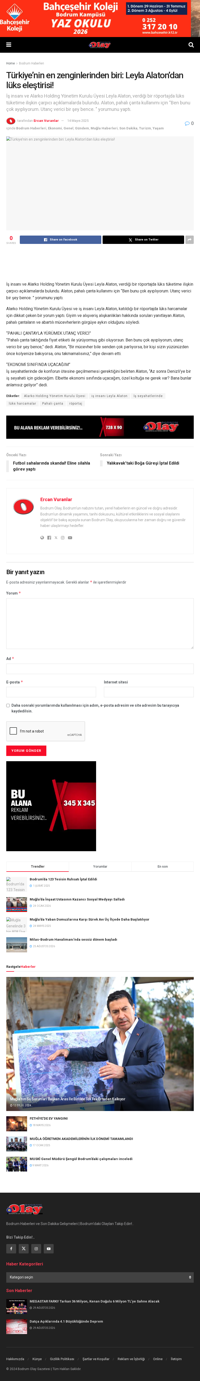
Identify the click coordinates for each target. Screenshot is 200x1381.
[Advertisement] (101, 262)
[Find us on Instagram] (36, 1248)
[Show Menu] (8, 45)
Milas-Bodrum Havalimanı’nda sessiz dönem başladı (73, 939)
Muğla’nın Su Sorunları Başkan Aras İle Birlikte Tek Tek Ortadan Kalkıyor (68, 1099)
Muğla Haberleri (104, 128)
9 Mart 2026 (40, 1165)
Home (10, 63)
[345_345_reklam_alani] (51, 806)
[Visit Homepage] (100, 45)
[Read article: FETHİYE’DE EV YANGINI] (16, 1123)
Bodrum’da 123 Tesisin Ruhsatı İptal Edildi (63, 879)
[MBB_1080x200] (100, 18)
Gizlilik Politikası (62, 1359)
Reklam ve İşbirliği (131, 1359)
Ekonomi (55, 128)
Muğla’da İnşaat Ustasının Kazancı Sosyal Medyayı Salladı (77, 899)
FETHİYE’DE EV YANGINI (49, 1118)
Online (157, 1359)
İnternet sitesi (116, 682)
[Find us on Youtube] (49, 1248)
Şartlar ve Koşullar (96, 1359)
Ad (10, 658)
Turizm (145, 128)
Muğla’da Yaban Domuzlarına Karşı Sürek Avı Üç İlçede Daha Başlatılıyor (89, 919)
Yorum (13, 593)
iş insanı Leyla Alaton (109, 396)
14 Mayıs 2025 (78, 121)
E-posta (14, 682)
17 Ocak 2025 (41, 1145)
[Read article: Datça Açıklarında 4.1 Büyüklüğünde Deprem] (16, 1326)
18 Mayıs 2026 (41, 1125)
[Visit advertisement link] (100, 427)
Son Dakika (128, 128)
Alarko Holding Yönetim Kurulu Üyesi (54, 396)
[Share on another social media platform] (189, 240)
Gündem (82, 128)
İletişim (176, 1359)
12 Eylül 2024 (21, 1105)
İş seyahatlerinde (148, 396)
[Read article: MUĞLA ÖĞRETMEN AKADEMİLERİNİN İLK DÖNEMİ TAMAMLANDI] (16, 1144)
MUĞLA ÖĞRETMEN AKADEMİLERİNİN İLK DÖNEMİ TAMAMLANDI (81, 1139)
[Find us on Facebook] (11, 1248)
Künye (37, 1359)
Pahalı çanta (52, 403)
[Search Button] (191, 45)
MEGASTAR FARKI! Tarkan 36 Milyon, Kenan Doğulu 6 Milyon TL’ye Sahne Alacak (94, 1301)
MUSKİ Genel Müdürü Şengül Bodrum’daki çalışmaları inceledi (81, 1159)
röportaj (75, 403)
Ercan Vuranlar (46, 121)
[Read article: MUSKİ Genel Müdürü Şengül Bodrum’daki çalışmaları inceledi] (16, 1164)
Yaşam (158, 128)
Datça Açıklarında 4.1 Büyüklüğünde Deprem (66, 1321)
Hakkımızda (15, 1359)
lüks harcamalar (22, 403)
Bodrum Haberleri (31, 63)
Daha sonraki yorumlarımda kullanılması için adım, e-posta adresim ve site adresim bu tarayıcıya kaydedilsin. (95, 708)
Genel (68, 128)
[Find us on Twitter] (24, 1248)
